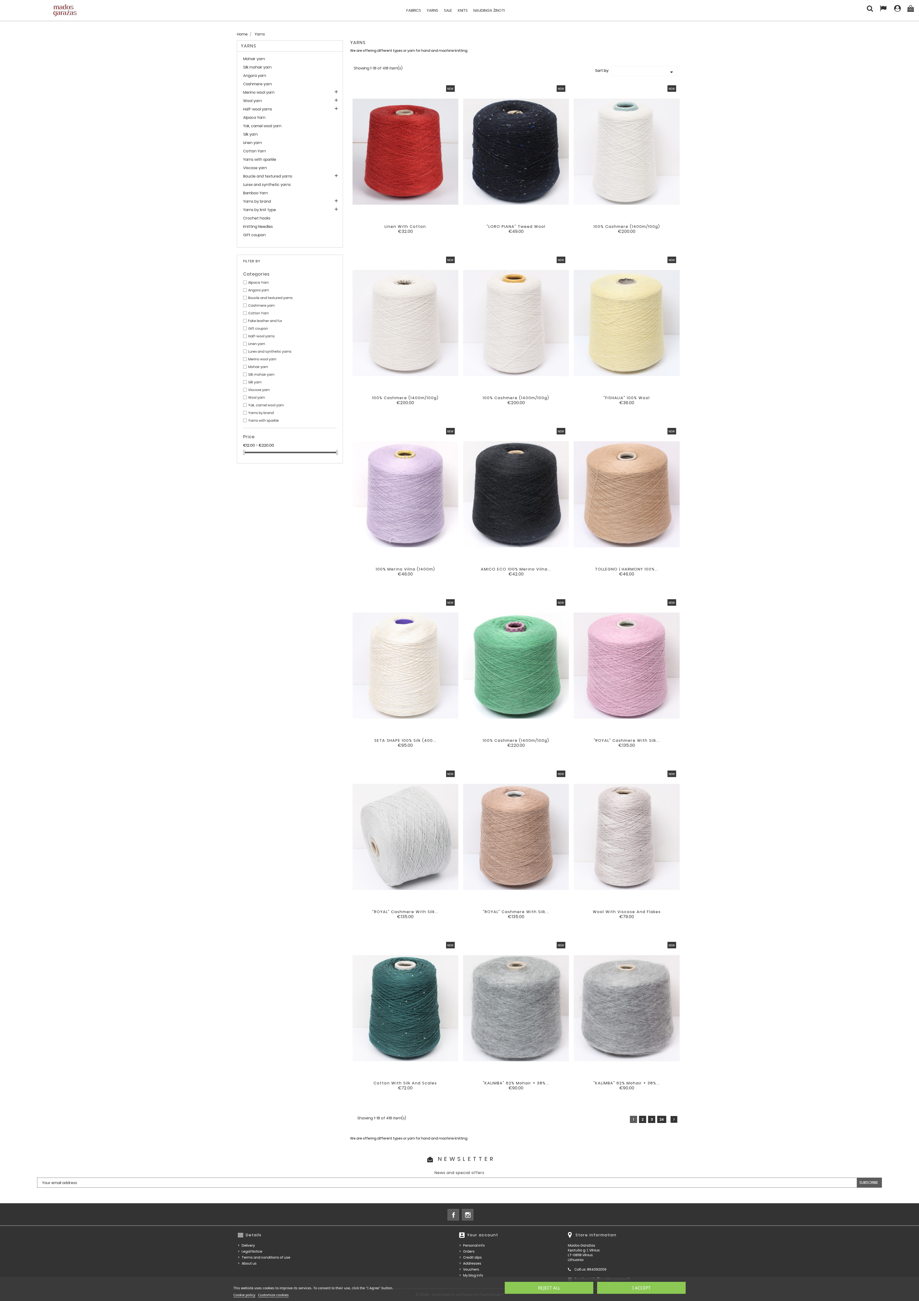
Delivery (248, 1245)
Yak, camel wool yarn (262, 126)
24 (662, 1119)
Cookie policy (244, 1294)
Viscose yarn (255, 168)
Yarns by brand (257, 201)
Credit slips (472, 1257)
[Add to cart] (386, 230)
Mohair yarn (254, 59)
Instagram (467, 1214)
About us (249, 1263)
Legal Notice (252, 1251)
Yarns (432, 10)
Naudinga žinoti (489, 10)
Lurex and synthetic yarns (267, 184)
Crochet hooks (256, 218)
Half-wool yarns (257, 109)
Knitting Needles (258, 226)
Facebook (453, 1214)
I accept (641, 1288)
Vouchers (471, 1269)
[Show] (399, 230)
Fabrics (413, 10)
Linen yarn (252, 142)
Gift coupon (254, 235)
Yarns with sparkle (259, 159)
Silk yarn (250, 134)
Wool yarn (252, 101)
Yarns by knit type (259, 210)
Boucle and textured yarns (267, 176)
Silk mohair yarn (257, 67)
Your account (482, 1235)
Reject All (549, 1288)
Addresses (472, 1263)
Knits (463, 10)
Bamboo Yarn (255, 193)
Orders (469, 1251)
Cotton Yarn (254, 151)
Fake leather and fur (265, 320)
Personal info (474, 1245)
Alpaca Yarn (254, 117)
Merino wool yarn (259, 92)
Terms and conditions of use (266, 1257)
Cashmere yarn (257, 84)
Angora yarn (254, 75)
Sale (448, 10)
